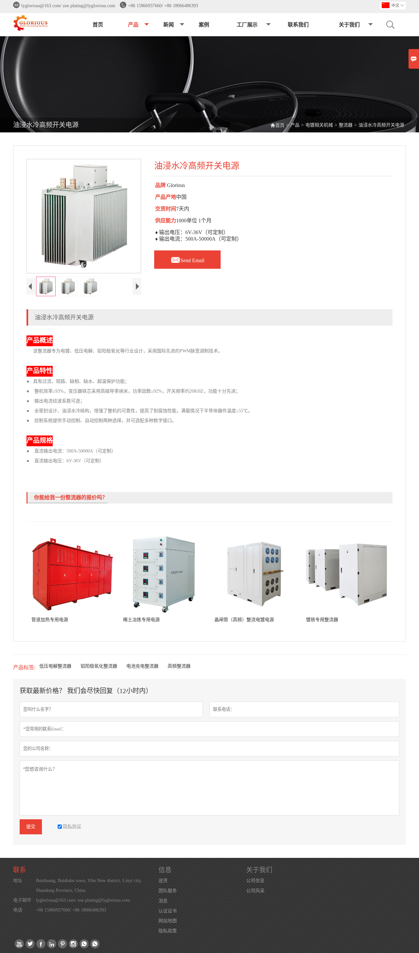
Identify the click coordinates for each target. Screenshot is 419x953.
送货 (163, 880)
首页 (98, 24)
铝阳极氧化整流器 (99, 666)
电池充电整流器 (142, 666)
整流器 (346, 125)
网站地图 (167, 920)
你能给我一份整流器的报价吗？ (70, 497)
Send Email (187, 259)
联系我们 (298, 24)
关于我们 (349, 24)
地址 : (19, 880)
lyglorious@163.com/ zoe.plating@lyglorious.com (68, 5)
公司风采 (255, 890)
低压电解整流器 (55, 666)
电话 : (19, 910)
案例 (204, 24)
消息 (163, 900)
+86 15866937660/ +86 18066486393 (163, 5)
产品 (133, 24)
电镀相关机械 (319, 125)
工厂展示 (247, 24)
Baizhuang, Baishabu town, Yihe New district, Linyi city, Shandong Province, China (89, 885)
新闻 (168, 24)
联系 (19, 870)
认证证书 (167, 911)
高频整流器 (179, 666)
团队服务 (167, 890)
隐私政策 (167, 930)
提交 (30, 826)
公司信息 (255, 880)
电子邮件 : (23, 900)
